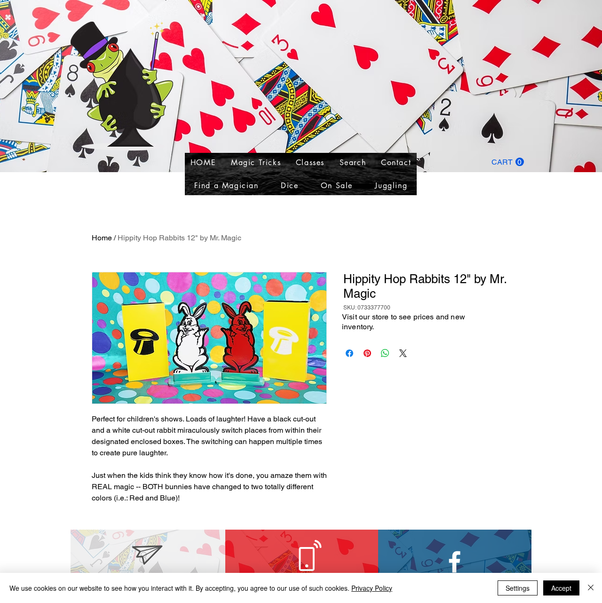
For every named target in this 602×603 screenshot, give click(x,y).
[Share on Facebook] (349, 353)
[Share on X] (403, 353)
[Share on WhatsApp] (385, 353)
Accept (561, 588)
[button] (507, 162)
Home (102, 237)
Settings (518, 588)
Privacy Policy (371, 588)
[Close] (590, 587)
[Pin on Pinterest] (367, 353)
